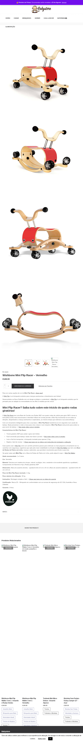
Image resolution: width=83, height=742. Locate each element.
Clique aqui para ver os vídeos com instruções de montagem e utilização (47, 442)
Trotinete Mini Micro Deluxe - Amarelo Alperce (50, 701)
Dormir (37, 18)
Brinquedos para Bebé (9, 713)
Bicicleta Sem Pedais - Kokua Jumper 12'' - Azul (72, 701)
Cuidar (16, 18)
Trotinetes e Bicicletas (50, 713)
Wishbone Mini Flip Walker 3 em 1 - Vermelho (29, 701)
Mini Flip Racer (9, 415)
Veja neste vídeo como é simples (29, 427)
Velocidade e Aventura (30, 725)
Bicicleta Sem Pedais (71, 709)
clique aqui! (39, 393)
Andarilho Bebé (7, 709)
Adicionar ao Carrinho (22, 386)
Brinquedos (26, 18)
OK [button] (50, 738)
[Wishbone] (10, 499)
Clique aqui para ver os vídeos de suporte (42, 479)
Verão (7, 18)
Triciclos (5, 725)
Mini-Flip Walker (62, 448)
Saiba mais (42, 738)
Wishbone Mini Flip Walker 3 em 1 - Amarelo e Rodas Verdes (10, 701)
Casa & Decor (49, 18)
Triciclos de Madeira (9, 721)
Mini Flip (6, 396)
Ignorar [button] (64, 2)
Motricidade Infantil (8, 717)
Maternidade (62, 18)
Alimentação (10, 27)
